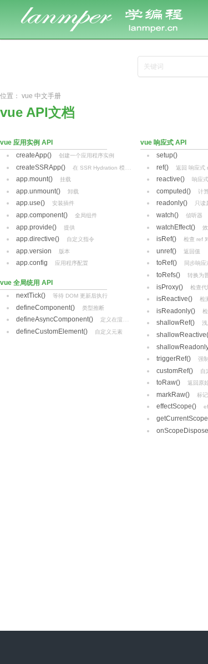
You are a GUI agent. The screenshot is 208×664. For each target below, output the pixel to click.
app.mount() (34, 179)
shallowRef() (175, 322)
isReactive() (174, 299)
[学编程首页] (111, 7)
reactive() (170, 179)
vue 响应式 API (163, 142)
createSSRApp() (40, 167)
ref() (162, 167)
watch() (167, 215)
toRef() (166, 263)
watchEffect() (175, 227)
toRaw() (168, 382)
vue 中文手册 (41, 96)
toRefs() (168, 275)
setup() (166, 155)
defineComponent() (45, 307)
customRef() (174, 371)
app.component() (42, 215)
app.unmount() (38, 191)
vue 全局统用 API (26, 283)
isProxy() (169, 287)
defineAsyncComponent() (54, 319)
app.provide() (36, 227)
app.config (32, 263)
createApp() (34, 155)
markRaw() (173, 395)
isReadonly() (175, 311)
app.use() (30, 203)
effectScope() (176, 406)
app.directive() (37, 239)
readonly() (171, 203)
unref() (166, 251)
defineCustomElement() (52, 331)
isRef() (166, 239)
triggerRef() (173, 358)
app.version (34, 251)
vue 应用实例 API (26, 142)
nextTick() (30, 295)
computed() (173, 191)
